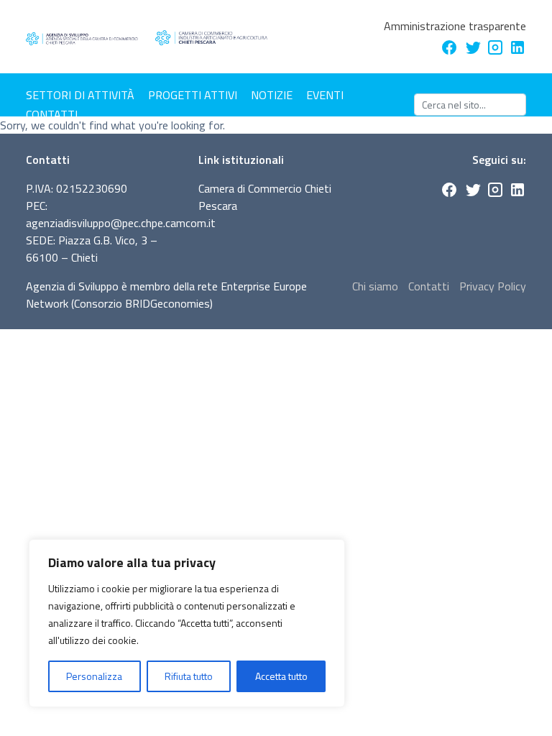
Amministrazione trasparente (455, 25)
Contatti (52, 114)
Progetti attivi (192, 95)
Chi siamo (375, 286)
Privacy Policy (492, 286)
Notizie (272, 95)
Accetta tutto (281, 676)
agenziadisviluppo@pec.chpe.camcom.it (121, 222)
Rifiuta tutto (189, 676)
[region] (187, 623)
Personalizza (94, 676)
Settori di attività (80, 95)
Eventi (325, 95)
